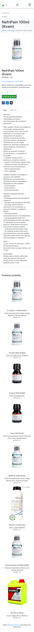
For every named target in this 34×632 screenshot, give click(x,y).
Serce (17, 81)
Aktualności (6, 13)
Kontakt (4, 17)
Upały (21, 81)
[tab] (5, 110)
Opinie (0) (13, 110)
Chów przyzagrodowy (8, 81)
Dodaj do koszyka (9, 96)
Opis (5, 110)
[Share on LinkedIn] (7, 102)
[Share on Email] (11, 102)
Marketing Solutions (13, 625)
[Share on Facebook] (3, 102)
